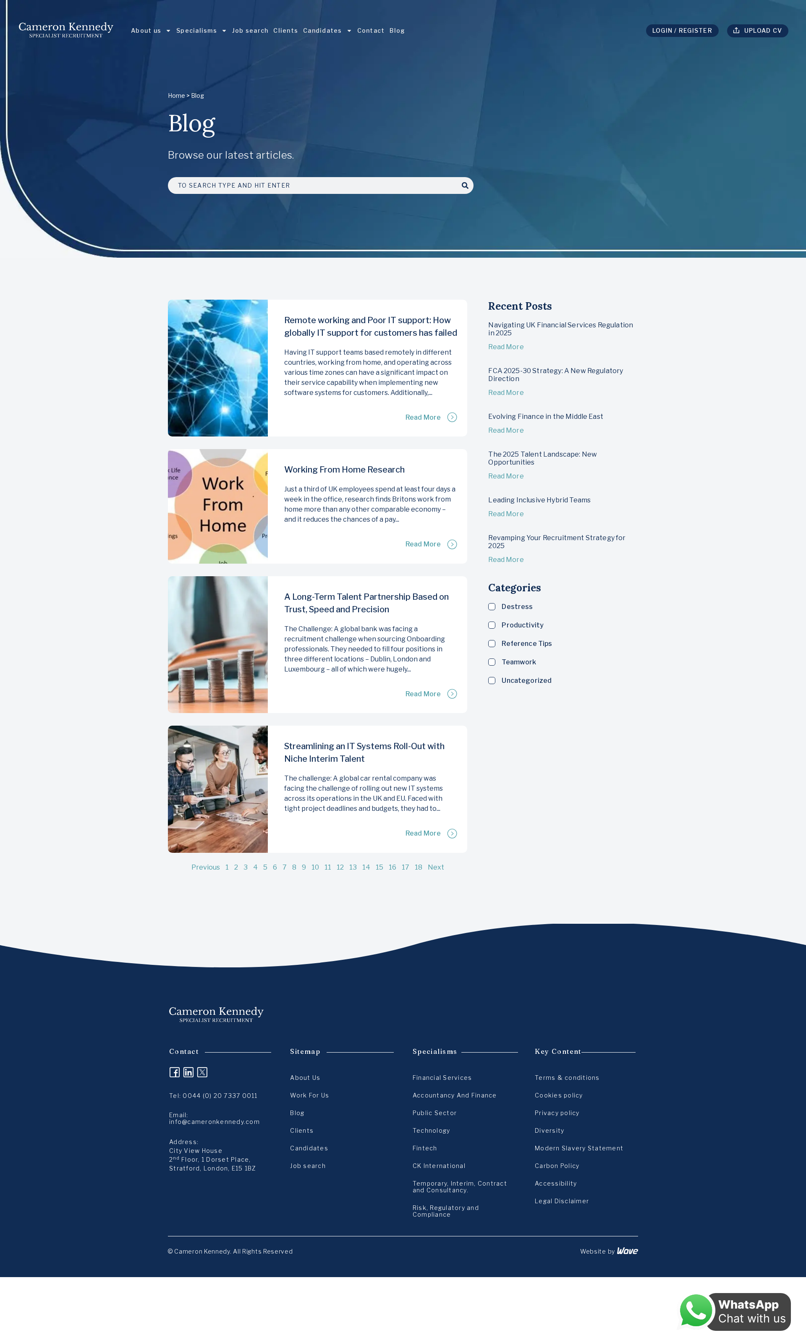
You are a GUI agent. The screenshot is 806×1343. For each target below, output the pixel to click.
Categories (514, 587)
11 (327, 867)
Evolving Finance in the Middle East (545, 417)
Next (436, 867)
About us (146, 30)
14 (366, 867)
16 (392, 867)
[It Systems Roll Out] (218, 789)
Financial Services (442, 1077)
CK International (439, 1165)
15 (379, 867)
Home (176, 95)
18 (418, 867)
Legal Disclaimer (562, 1201)
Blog (397, 30)
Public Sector (435, 1112)
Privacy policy (557, 1112)
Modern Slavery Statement (579, 1148)
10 (315, 867)
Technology (431, 1130)
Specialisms (196, 30)
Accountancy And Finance (455, 1095)
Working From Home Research (344, 470)
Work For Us (309, 1095)
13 (353, 867)
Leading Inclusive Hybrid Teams (539, 500)
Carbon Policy (557, 1165)
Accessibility (556, 1183)
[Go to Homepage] (66, 30)
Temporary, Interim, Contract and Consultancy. (460, 1187)
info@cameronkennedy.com (214, 1121)
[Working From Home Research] (218, 506)
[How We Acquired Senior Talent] (218, 644)
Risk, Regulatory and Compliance (446, 1211)
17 (405, 867)
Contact (371, 30)
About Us (305, 1077)
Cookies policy (559, 1095)
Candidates (322, 30)
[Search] (465, 185)
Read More (423, 417)
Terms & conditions (567, 1077)
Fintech (425, 1148)
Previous (205, 867)
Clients (285, 30)
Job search (250, 30)
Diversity (549, 1130)
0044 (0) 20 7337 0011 (220, 1095)
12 (340, 867)
